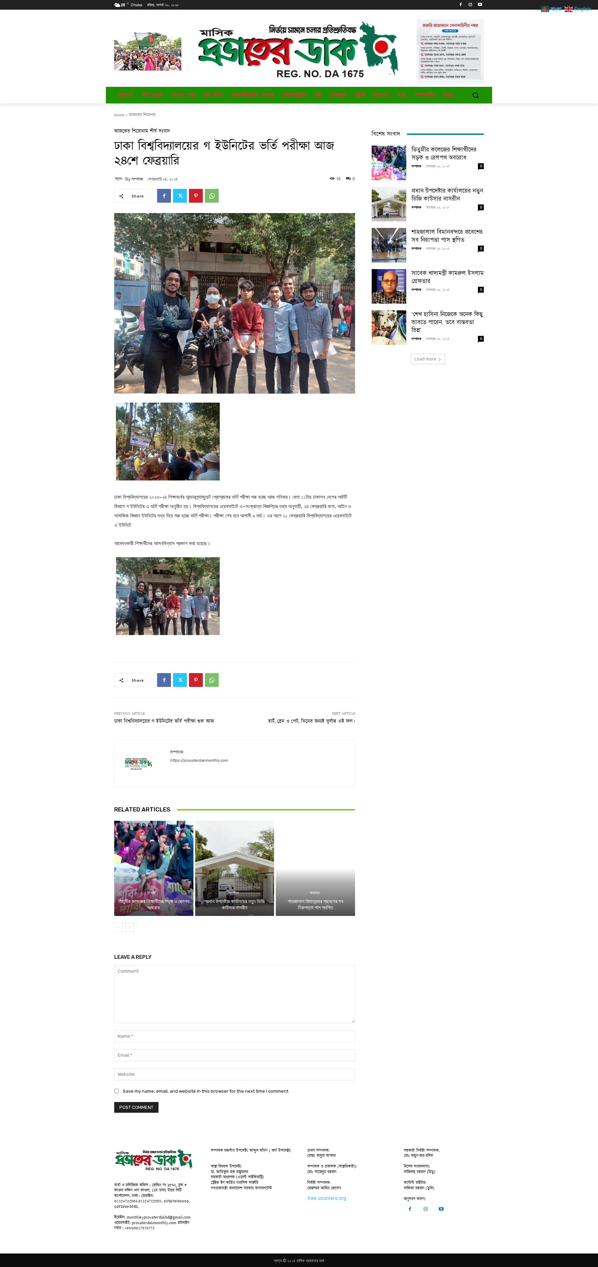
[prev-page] (118, 927)
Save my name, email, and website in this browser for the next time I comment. (206, 1091)
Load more (425, 359)
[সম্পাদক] (119, 178)
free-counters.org (326, 1198)
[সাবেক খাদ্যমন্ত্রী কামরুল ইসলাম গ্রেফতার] (389, 286)
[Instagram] (470, 5)
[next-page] (129, 927)
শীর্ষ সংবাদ (160, 131)
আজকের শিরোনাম (142, 115)
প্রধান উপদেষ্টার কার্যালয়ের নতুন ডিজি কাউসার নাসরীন (234, 904)
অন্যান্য (234, 893)
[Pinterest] (196, 196)
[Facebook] (461, 5)
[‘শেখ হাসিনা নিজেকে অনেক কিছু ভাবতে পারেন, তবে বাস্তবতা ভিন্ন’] (389, 327)
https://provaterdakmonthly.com (199, 760)
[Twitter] (180, 196)
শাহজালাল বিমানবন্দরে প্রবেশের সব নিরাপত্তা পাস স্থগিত (315, 904)
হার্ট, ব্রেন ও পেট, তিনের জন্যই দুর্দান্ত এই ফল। (311, 721)
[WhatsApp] (212, 196)
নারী (153, 893)
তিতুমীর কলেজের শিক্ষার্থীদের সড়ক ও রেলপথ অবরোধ (153, 904)
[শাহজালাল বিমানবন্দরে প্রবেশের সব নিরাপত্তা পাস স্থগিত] (315, 868)
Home (119, 115)
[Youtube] (480, 5)
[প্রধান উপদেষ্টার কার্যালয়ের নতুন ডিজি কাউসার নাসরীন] (234, 868)
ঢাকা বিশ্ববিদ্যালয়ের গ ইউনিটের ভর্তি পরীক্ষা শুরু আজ (164, 721)
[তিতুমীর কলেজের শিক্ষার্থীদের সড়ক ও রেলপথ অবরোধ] (153, 868)
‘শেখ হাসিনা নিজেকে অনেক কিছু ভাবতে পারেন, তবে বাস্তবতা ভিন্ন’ (447, 322)
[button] (475, 95)
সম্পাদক (137, 179)
